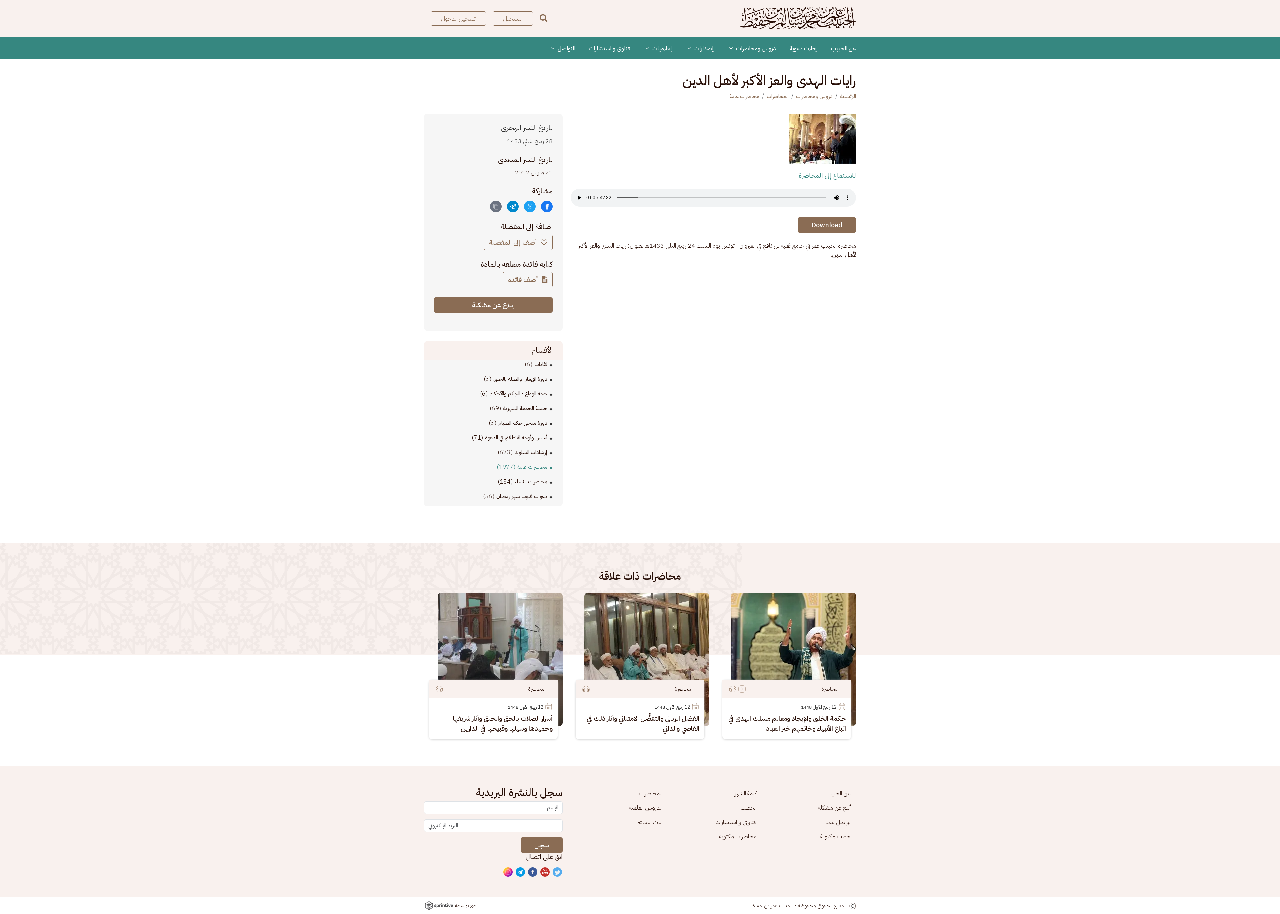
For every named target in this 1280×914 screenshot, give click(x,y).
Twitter (558, 872)
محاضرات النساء (531, 482)
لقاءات (540, 364)
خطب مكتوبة (835, 836)
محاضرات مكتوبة (738, 836)
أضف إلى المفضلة (514, 242)
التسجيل (513, 18)
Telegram (521, 872)
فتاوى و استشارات (609, 48)
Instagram (508, 872)
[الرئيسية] (797, 18)
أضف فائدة (524, 280)
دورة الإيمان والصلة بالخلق (520, 379)
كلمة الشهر (746, 793)
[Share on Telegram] (513, 206)
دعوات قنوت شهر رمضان (521, 496)
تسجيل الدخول (458, 18)
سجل (541, 845)
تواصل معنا (838, 821)
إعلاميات (661, 48)
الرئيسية (848, 96)
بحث (543, 18)
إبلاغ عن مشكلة (493, 305)
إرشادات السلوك (531, 452)
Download (826, 225)
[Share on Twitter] (530, 206)
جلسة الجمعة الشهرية (525, 408)
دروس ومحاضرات (755, 48)
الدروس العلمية (645, 807)
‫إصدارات (703, 48)
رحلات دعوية (803, 48)
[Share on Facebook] (547, 206)
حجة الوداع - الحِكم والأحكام (518, 394)
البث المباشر (649, 821)
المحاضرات (778, 96)
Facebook (533, 872)
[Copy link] (496, 206)
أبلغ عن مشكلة (834, 807)
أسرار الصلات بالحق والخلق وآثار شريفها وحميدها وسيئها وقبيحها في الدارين (503, 723)
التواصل (565, 48)
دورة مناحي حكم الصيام (522, 423)
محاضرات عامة (744, 96)
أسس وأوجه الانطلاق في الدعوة (516, 438)
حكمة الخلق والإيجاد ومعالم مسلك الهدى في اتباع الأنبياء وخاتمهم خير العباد (787, 723)
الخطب (748, 807)
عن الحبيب (843, 48)
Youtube (545, 872)
